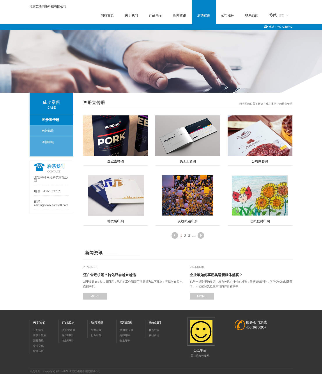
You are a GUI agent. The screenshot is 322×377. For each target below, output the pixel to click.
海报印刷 (48, 142)
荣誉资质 (38, 340)
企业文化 (38, 345)
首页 (260, 103)
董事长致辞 (39, 335)
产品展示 (155, 15)
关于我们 (131, 15)
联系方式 (154, 330)
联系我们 (251, 15)
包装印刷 (48, 131)
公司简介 (38, 330)
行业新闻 (96, 335)
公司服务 (227, 15)
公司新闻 (96, 330)
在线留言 (154, 335)
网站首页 (107, 15)
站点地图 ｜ (36, 371)
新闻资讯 (179, 15)
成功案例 (203, 15)
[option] (161, 61)
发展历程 (38, 351)
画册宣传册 (50, 120)
